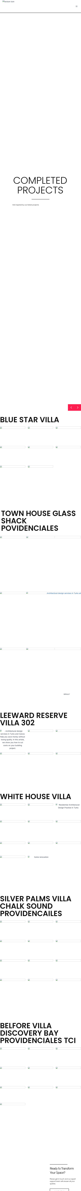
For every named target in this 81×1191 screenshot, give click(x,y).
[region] (40, 390)
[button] (77, 407)
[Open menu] (76, 6)
